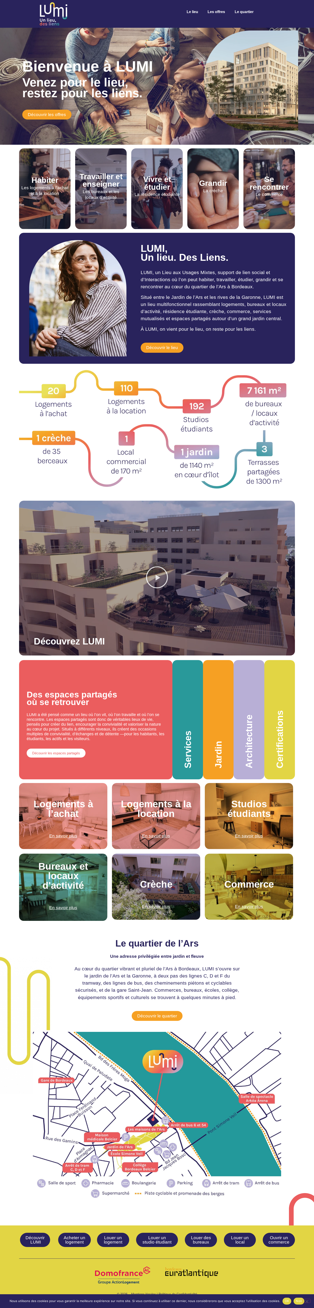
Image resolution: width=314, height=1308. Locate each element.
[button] (157, 578)
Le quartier (244, 12)
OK (287, 1301)
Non (299, 1301)
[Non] (307, 1301)
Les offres (216, 12)
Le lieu (192, 12)
